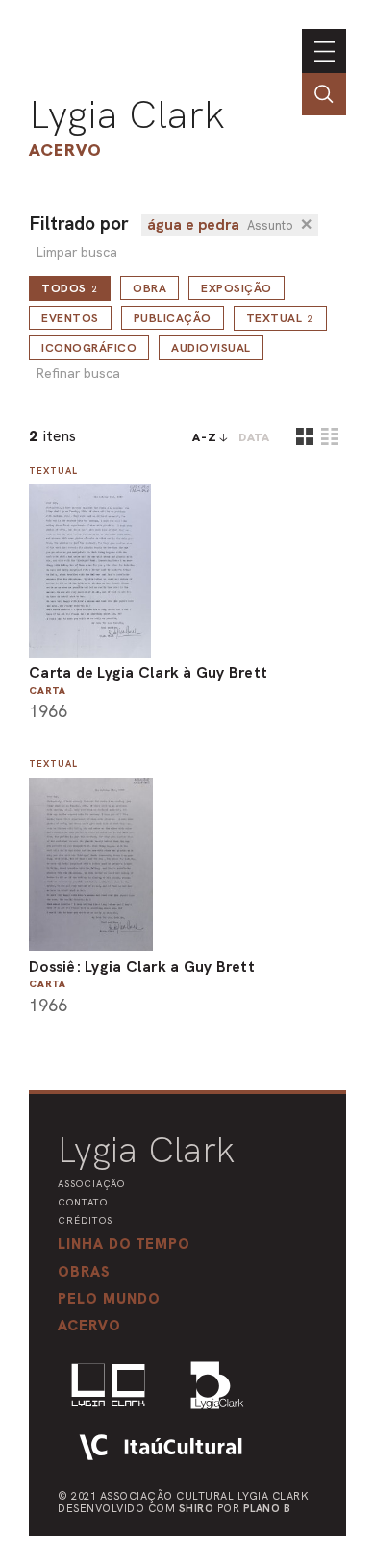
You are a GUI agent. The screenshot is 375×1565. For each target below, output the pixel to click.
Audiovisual (211, 348)
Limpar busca (76, 252)
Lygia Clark (127, 114)
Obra (149, 288)
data (254, 437)
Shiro (196, 1508)
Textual (280, 318)
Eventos (70, 318)
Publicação (173, 318)
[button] (109, 1298)
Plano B (267, 1508)
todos (69, 288)
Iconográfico (89, 348)
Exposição (236, 288)
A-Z (204, 437)
